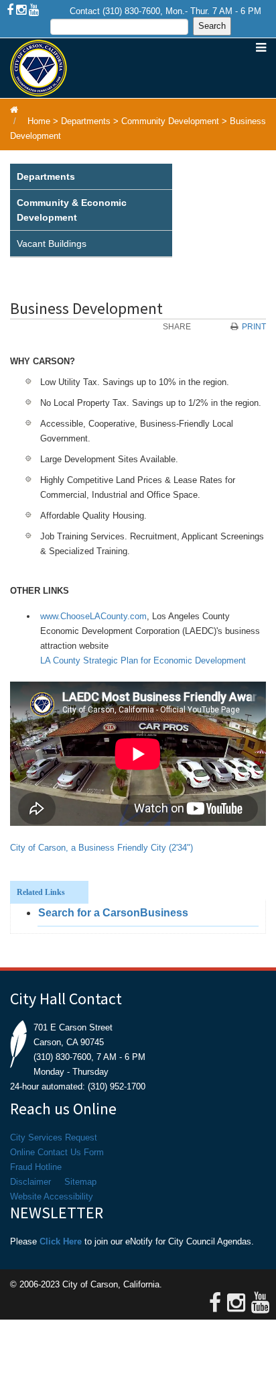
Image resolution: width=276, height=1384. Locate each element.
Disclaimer (30, 1182)
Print (254, 326)
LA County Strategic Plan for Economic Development (143, 660)
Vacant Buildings (51, 243)
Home (38, 121)
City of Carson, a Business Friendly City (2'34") (101, 848)
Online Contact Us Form (57, 1152)
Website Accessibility (51, 1196)
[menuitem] (91, 177)
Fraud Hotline (36, 1167)
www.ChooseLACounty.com (93, 616)
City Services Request (53, 1137)
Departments (86, 121)
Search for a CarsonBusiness (113, 912)
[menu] (91, 211)
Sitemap (80, 1182)
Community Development (170, 121)
